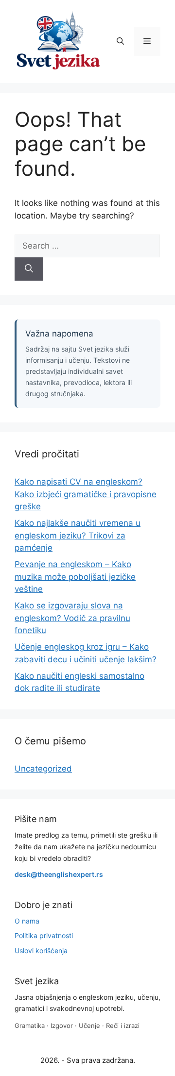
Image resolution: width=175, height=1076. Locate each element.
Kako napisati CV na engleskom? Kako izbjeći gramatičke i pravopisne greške (86, 494)
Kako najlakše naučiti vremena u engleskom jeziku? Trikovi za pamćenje (77, 535)
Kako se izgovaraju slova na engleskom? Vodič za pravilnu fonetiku (72, 618)
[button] (120, 41)
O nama (27, 921)
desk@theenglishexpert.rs (59, 874)
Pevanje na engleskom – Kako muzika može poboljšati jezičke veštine (75, 576)
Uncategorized (43, 768)
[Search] (29, 269)
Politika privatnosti (44, 935)
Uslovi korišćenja (41, 950)
